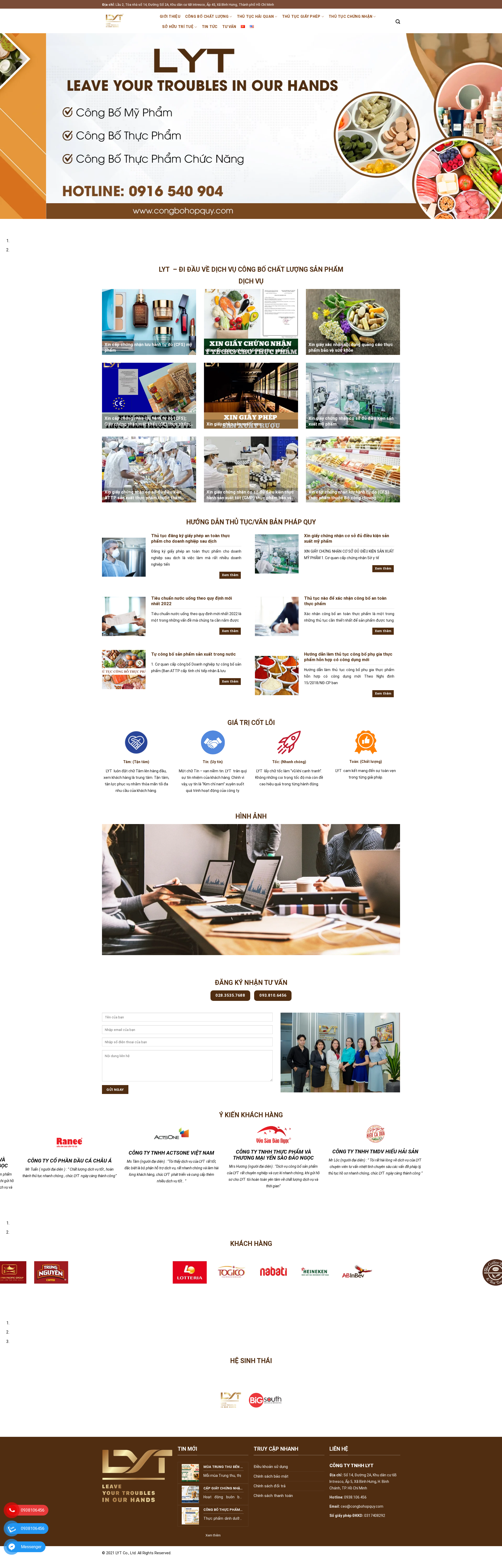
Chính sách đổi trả (270, 1494)
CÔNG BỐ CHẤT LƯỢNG (207, 16)
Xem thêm (230, 575)
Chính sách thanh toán (273, 1504)
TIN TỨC (210, 27)
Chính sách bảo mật (271, 1485)
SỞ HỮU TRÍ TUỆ (177, 27)
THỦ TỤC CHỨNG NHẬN (350, 16)
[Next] (19, 224)
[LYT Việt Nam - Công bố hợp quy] (127, 21)
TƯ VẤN (229, 27)
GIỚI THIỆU (170, 16)
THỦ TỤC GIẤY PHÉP (301, 16)
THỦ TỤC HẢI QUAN (255, 16)
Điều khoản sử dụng (271, 1475)
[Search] (398, 21)
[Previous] (5, 224)
